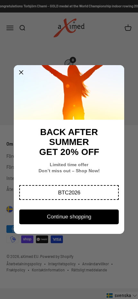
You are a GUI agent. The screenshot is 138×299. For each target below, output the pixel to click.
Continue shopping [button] (69, 217)
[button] (69, 192)
